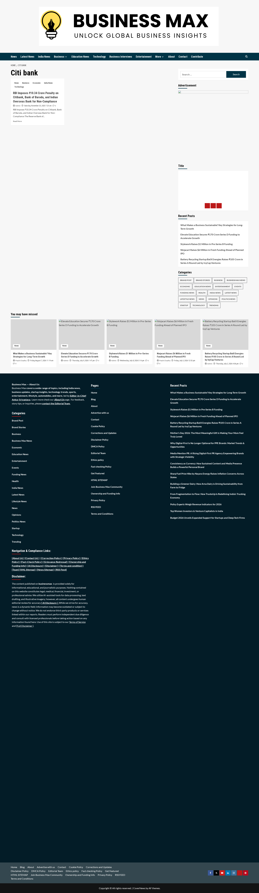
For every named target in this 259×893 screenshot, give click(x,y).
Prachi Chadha (21, 360)
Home (94, 392)
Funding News (187, 293)
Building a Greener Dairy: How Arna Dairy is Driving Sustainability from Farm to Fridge (206, 485)
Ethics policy (97, 460)
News (14, 56)
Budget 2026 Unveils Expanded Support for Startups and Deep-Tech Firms (207, 517)
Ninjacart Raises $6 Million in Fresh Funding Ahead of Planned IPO (212, 252)
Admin (18, 106)
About (171, 56)
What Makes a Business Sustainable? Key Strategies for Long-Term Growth (211, 227)
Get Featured (97, 473)
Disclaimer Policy (99, 439)
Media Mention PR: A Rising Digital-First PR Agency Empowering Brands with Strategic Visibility (207, 455)
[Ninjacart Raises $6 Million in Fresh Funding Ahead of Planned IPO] (177, 334)
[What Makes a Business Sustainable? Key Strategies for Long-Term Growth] (34, 334)
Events (237, 286)
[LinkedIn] (219, 205)
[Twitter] (213, 205)
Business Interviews (120, 56)
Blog (93, 399)
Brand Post (186, 280)
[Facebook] (207, 205)
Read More (17, 121)
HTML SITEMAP (99, 480)
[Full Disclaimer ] (24, 625)
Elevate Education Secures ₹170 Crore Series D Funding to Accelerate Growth (210, 236)
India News (44, 56)
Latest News (27, 56)
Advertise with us (100, 412)
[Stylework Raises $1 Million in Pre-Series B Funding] (129, 334)
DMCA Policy (97, 446)
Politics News (228, 299)
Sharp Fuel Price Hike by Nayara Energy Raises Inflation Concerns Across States (207, 475)
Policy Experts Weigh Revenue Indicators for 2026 (196, 504)
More (158, 56)
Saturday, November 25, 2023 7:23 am (38, 106)
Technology (99, 56)
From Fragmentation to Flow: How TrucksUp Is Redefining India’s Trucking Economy (208, 496)
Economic (37, 83)
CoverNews (139, 888)
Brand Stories (203, 280)
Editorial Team (98, 453)
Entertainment (144, 56)
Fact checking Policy (101, 466)
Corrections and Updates (103, 433)
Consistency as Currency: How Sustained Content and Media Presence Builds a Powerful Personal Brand (206, 465)
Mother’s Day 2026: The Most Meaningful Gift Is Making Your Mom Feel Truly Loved (206, 435)
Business (59, 56)
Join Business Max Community (106, 486)
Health (201, 293)
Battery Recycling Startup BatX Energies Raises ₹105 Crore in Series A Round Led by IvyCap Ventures (211, 261)
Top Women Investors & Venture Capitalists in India (196, 511)
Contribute (197, 56)
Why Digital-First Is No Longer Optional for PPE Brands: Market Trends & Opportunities (207, 445)
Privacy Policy (98, 500)
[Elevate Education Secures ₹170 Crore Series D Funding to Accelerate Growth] (81, 334)
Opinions (212, 299)
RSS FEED (96, 507)
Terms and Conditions (102, 513)
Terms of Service (77, 622)
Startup (184, 305)
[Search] (246, 56)
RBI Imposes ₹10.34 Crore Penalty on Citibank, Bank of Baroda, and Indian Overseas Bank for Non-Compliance (35, 97)
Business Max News (236, 280)
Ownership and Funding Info (105, 493)
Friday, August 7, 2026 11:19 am (41, 361)
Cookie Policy (98, 426)
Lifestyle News (187, 299)
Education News (80, 56)
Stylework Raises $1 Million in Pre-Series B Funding (206, 244)
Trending (214, 305)
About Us (59, 399)
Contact (183, 56)
